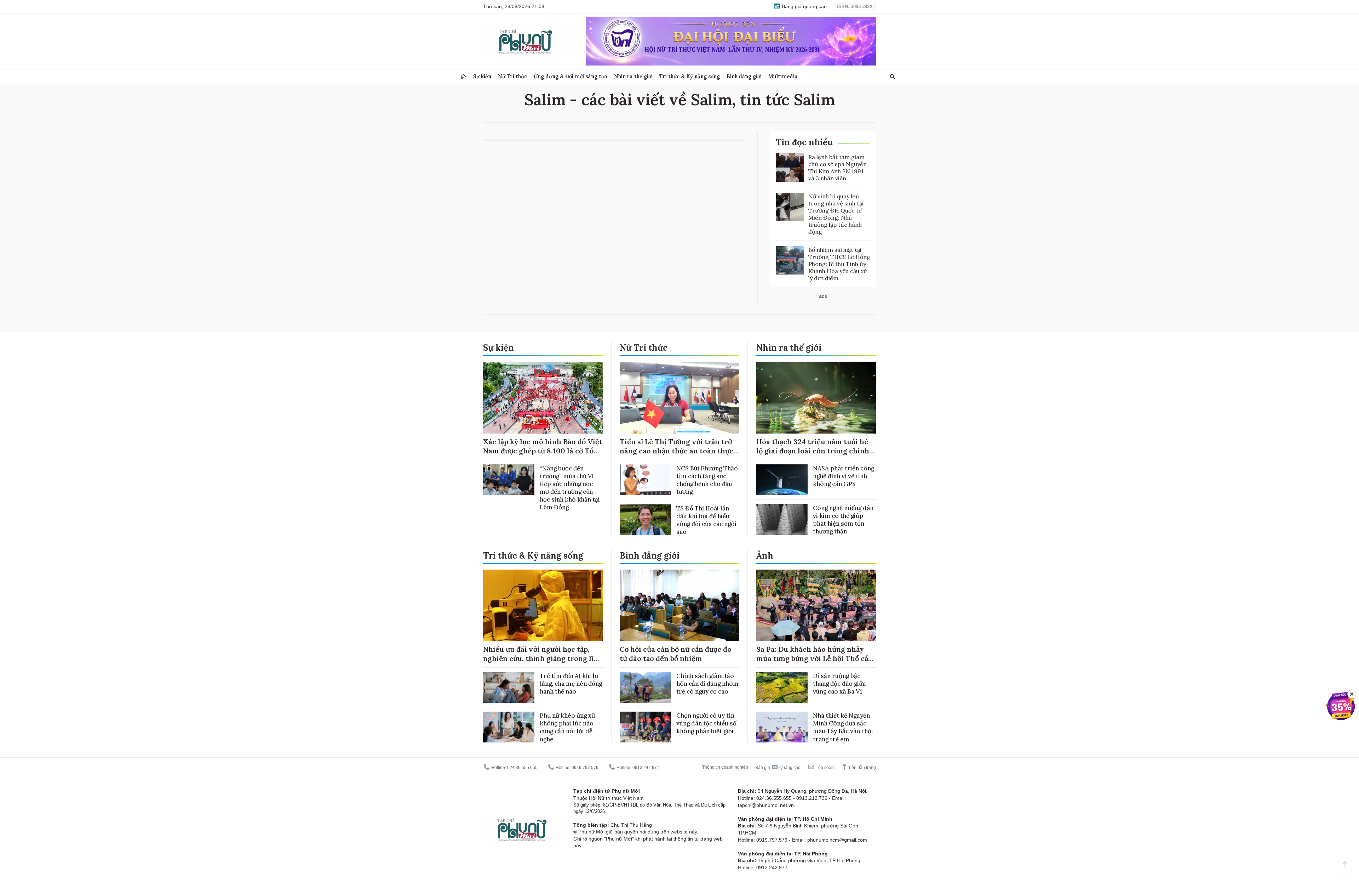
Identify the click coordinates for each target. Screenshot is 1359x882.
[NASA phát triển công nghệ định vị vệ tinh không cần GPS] (782, 479)
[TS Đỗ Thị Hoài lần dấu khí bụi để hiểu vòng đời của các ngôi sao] (645, 519)
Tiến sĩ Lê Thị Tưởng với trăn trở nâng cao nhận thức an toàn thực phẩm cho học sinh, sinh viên (676, 450)
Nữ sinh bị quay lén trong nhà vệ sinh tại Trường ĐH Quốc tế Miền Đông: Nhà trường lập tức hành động (836, 214)
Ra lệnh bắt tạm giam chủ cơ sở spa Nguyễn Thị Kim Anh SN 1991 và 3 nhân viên (837, 167)
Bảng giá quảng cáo (803, 6)
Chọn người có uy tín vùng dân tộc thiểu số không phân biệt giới (706, 723)
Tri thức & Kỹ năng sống (689, 76)
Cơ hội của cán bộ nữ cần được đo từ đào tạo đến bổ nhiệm (676, 654)
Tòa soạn (824, 767)
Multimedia (783, 76)
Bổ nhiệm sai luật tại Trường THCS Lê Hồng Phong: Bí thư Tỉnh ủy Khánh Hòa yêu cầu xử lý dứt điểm (839, 264)
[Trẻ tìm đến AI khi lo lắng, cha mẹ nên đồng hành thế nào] (508, 687)
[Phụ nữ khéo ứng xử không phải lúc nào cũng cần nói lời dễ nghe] (508, 727)
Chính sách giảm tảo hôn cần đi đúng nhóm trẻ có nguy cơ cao (707, 683)
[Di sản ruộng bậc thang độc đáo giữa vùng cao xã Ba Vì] (782, 687)
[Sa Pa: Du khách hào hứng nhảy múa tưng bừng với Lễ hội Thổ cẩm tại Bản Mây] (816, 605)
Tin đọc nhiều (804, 142)
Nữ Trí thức (512, 76)
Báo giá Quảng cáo (778, 767)
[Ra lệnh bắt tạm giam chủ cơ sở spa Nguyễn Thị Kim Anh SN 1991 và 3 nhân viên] (790, 167)
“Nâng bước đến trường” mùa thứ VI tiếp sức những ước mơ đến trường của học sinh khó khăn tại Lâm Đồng (570, 487)
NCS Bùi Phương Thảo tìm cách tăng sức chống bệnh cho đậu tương (707, 480)
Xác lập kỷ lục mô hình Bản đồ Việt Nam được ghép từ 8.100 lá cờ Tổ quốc (542, 450)
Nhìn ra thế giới (633, 76)
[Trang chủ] (463, 76)
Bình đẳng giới (744, 76)
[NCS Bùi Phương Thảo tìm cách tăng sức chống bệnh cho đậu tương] (645, 479)
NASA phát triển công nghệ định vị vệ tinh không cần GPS (843, 476)
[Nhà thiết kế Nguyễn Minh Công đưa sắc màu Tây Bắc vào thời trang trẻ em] (782, 727)
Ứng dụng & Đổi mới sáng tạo (570, 76)
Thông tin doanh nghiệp (725, 767)
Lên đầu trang (862, 767)
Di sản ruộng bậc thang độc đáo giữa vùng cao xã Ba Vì (839, 683)
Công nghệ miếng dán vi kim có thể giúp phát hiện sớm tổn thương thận (843, 519)
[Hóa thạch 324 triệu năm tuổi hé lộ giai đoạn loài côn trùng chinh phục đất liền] (816, 398)
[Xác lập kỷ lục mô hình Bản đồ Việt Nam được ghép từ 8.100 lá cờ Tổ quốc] (543, 398)
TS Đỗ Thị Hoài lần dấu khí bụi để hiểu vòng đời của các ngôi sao (706, 520)
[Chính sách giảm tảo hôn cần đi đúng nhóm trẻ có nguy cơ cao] (645, 687)
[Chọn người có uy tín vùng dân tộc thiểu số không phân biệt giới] (645, 727)
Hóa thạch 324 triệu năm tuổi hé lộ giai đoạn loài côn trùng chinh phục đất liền (812, 450)
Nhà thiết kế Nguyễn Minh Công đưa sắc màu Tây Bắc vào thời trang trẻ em (843, 727)
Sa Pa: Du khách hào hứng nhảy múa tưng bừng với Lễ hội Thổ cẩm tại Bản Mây (815, 658)
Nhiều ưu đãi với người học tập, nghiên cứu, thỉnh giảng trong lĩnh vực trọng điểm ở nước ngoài (543, 658)
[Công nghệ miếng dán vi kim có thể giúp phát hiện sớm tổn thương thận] (782, 519)
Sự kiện (482, 76)
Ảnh (764, 555)
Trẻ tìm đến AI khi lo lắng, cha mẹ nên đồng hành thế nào (571, 683)
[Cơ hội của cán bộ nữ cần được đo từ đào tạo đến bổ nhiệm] (679, 605)
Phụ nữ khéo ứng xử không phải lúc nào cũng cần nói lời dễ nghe (567, 727)
